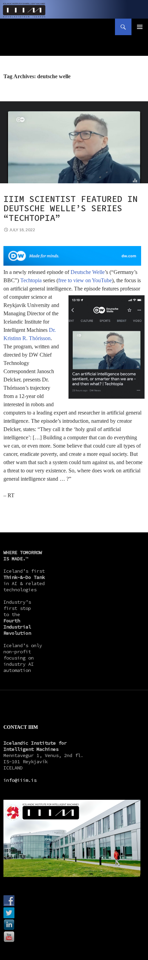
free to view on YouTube (85, 280)
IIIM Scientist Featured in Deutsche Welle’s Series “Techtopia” (70, 208)
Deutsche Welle (88, 272)
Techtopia (31, 280)
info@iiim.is (19, 780)
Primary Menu (139, 27)
